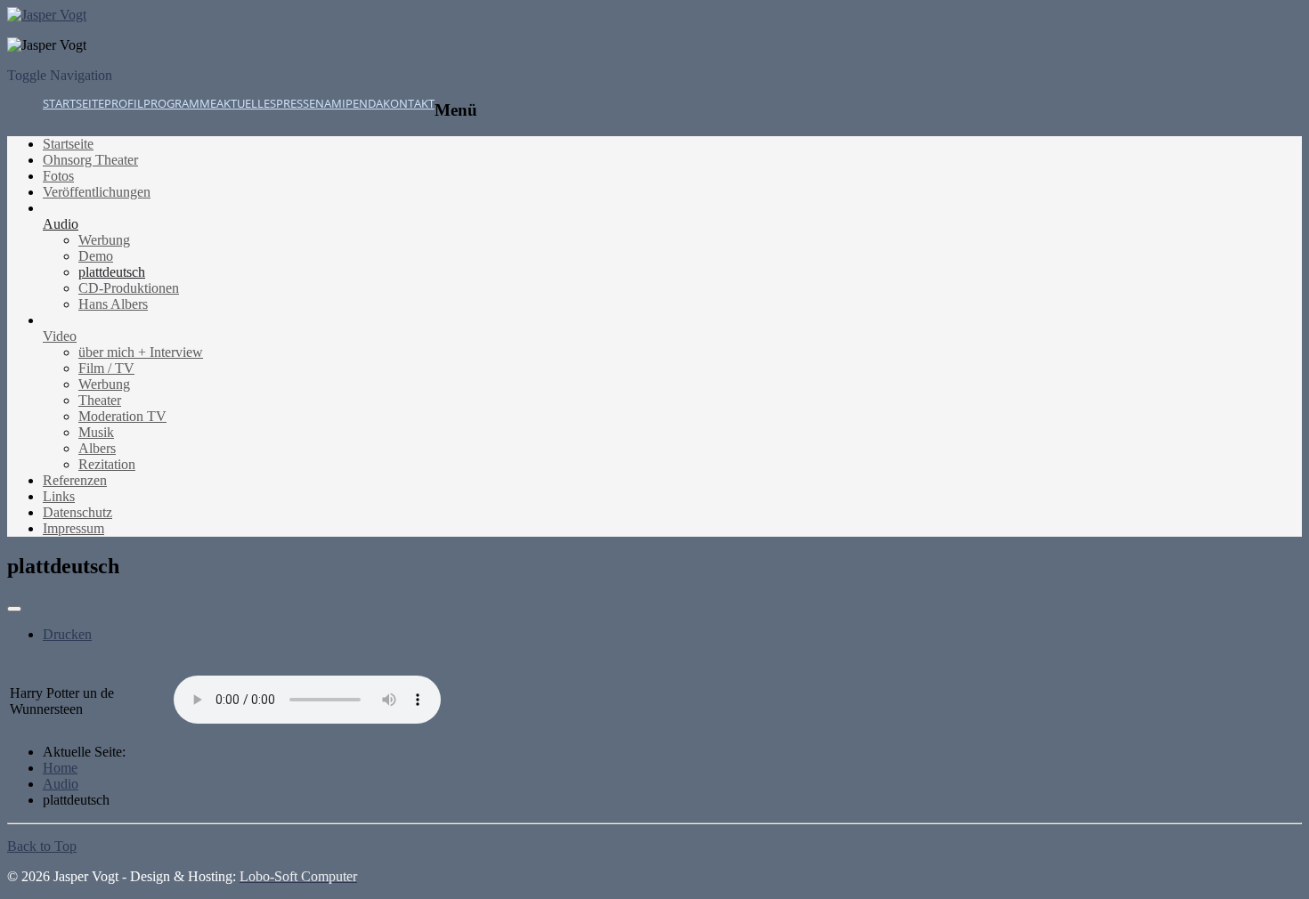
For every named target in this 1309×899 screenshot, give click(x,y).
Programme (179, 103)
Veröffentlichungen (96, 191)
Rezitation (106, 464)
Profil (123, 103)
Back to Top (42, 846)
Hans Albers (113, 304)
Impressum (73, 528)
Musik (96, 432)
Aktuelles (246, 103)
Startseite (73, 103)
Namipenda (349, 103)
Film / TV (106, 368)
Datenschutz (77, 512)
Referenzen (75, 480)
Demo (95, 255)
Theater (99, 400)
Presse (295, 103)
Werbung (104, 239)
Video (60, 336)
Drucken (67, 634)
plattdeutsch (111, 271)
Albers (97, 448)
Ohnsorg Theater (90, 159)
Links (59, 496)
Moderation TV (122, 416)
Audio (60, 223)
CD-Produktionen (128, 288)
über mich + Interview (140, 352)
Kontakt (409, 103)
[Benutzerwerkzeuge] (14, 608)
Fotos (58, 175)
